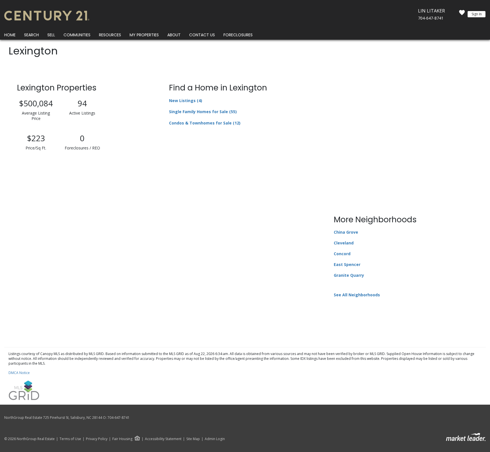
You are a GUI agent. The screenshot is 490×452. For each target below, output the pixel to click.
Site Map (193, 439)
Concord (342, 253)
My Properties (144, 35)
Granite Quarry (349, 275)
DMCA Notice (19, 372)
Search (31, 35)
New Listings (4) (185, 100)
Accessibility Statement (163, 439)
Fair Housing (122, 438)
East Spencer (347, 264)
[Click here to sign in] (462, 14)
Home (10, 35)
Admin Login (215, 439)
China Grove (346, 232)
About (174, 35)
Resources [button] (110, 35)
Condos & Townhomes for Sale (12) (204, 123)
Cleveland (344, 243)
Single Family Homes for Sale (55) (203, 111)
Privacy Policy (96, 439)
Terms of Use (70, 439)
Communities (77, 35)
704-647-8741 (430, 18)
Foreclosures (238, 35)
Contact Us (202, 35)
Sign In (477, 14)
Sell (51, 35)
